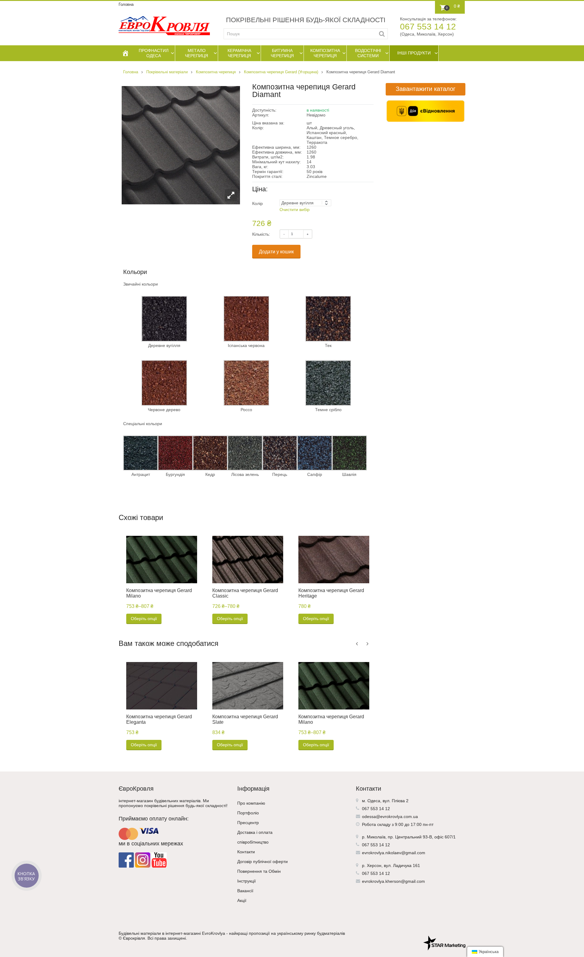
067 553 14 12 (428, 26)
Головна (126, 4)
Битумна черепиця (282, 53)
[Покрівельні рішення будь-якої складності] (164, 25)
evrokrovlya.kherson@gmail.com (393, 881)
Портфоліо (248, 812)
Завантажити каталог (425, 88)
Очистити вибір (295, 209)
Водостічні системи (368, 53)
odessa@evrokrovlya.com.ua (390, 816)
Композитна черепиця (325, 53)
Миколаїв (376, 836)
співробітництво (253, 842)
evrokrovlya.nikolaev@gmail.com (393, 852)
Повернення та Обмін (259, 871)
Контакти (246, 851)
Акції (241, 900)
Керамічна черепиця (239, 53)
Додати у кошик (276, 251)
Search (382, 34)
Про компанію (251, 803)
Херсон (374, 865)
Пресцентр (248, 822)
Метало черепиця (196, 53)
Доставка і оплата (255, 832)
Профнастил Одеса (154, 53)
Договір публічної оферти (262, 861)
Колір (257, 203)
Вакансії (245, 890)
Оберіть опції (144, 618)
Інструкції (246, 881)
